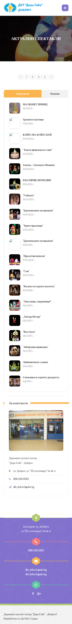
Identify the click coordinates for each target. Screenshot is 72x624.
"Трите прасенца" (33, 225)
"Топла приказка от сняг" (38, 149)
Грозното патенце (33, 119)
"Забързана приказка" (35, 347)
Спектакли (22, 93)
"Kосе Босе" (29, 331)
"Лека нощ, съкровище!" (37, 301)
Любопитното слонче (35, 362)
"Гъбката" (28, 195)
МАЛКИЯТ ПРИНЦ (35, 104)
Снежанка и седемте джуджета (41, 377)
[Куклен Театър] (24, 8)
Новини (55, 93)
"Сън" (26, 271)
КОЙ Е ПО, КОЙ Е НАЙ (37, 134)
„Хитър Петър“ (32, 316)
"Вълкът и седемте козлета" (39, 286)
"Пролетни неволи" (34, 256)
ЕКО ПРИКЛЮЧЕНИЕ (37, 180)
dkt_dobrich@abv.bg (23, 487)
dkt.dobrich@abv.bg (36, 574)
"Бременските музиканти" (38, 210)
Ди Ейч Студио (29, 618)
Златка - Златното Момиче (39, 165)
